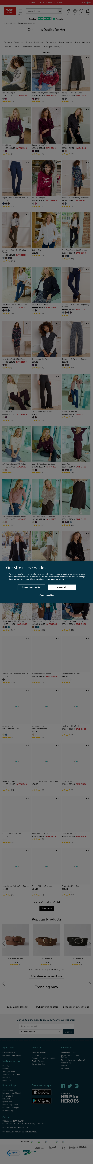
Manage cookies (46, 595)
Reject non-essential (31, 587)
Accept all (61, 587)
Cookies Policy (57, 579)
